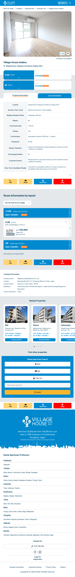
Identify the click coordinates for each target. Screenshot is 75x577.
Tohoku (7, 468)
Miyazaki (29, 535)
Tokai (6, 500)
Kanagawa (22, 480)
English (63, 3)
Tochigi (34, 480)
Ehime (6, 527)
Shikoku (7, 523)
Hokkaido (7, 461)
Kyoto (11, 511)
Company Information (16, 567)
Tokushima (22, 527)
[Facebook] (35, 552)
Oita (41, 535)
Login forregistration (37, 558)
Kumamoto (21, 535)
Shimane (21, 519)
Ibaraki (15, 480)
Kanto (6, 476)
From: (36, 73)
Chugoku (7, 515)
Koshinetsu (8, 492)
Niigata (11, 496)
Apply (62, 182)
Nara (15, 511)
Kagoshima (13, 535)
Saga (51, 535)
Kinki (6, 507)
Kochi (16, 527)
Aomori (10, 472)
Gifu (9, 504)
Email (25, 182)
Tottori (27, 519)
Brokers (63, 567)
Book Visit (43, 182)
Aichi (5, 504)
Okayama (14, 519)
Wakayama (30, 511)
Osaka (19, 511)
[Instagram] (40, 552)
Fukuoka (6, 535)
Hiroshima (7, 519)
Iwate (23, 472)
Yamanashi (18, 496)
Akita (5, 472)
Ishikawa (11, 488)
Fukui (5, 488)
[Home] (37, 421)
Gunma (10, 480)
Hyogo (6, 511)
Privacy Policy (51, 567)
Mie (12, 504)
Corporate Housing (35, 567)
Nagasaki (36, 535)
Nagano (6, 496)
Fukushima (17, 472)
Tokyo (40, 480)
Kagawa (11, 527)
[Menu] (69, 2)
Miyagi (28, 472)
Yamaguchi (33, 519)
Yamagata (34, 472)
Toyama (17, 488)
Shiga (24, 511)
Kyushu (6, 531)
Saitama (29, 480)
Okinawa (46, 535)
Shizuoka (17, 504)
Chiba (5, 480)
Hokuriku (7, 484)
